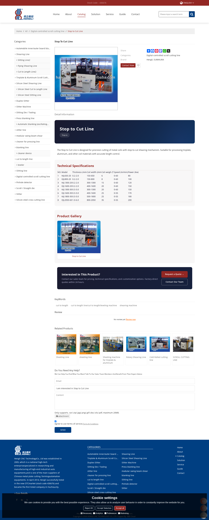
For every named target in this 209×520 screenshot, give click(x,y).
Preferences (112, 513)
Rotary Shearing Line (136, 357)
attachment (64, 416)
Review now (131, 319)
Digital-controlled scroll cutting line (47, 31)
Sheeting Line (62, 357)
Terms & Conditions (90, 424)
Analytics (99, 513)
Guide (122, 14)
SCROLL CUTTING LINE (181, 358)
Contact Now (128, 65)
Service (110, 14)
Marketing (124, 513)
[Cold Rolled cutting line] (160, 344)
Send (63, 430)
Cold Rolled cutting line (159, 358)
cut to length (62, 305)
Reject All (89, 508)
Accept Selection (104, 508)
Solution (95, 14)
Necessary (87, 513)
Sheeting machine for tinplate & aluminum (111, 360)
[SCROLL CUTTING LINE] (183, 344)
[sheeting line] (89, 344)
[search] (192, 14)
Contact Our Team (174, 282)
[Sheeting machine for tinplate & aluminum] (113, 344)
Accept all (120, 508)
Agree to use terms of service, (76, 423)
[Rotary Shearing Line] (136, 344)
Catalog (81, 14)
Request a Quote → (174, 274)
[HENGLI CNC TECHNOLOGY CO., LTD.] (24, 14)
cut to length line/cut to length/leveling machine (94, 305)
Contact (135, 14)
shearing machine (128, 305)
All (26, 31)
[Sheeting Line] (66, 344)
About (68, 14)
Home (56, 14)
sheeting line (85, 357)
